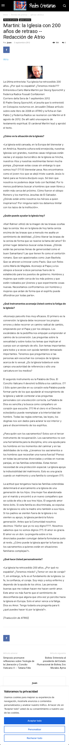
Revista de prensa (19, 14)
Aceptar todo (35, 720)
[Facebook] (6, 50)
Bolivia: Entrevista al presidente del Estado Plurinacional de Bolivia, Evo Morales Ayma (51, 662)
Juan (9, 42)
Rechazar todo (34, 738)
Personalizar (34, 729)
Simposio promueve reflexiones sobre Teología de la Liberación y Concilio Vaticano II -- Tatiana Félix (18, 662)
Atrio (6, 59)
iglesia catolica (37, 14)
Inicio (5, 14)
